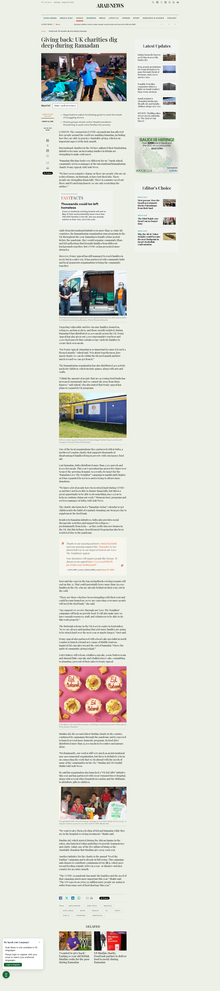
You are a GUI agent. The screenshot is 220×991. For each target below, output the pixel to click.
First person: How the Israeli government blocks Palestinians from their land (149, 204)
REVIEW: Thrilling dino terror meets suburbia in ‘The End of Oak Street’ (149, 117)
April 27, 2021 (108, 570)
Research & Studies (153, 18)
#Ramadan (103, 546)
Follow (49, 173)
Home (43, 31)
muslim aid (108, 906)
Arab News (48, 2)
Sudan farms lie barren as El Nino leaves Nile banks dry (149, 57)
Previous (44, 77)
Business (91, 18)
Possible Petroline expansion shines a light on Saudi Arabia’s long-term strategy (149, 88)
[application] (84, 77)
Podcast (171, 18)
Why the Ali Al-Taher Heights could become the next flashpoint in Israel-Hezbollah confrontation (149, 239)
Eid (106, 910)
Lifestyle (114, 18)
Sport (136, 18)
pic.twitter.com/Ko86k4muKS (81, 564)
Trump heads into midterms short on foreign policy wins (93, 24)
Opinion (126, 18)
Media (102, 18)
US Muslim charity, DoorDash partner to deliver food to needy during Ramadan (110, 957)
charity (117, 910)
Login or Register (13, 965)
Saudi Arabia (50, 18)
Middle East (66, 18)
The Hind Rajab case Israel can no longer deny (148, 221)
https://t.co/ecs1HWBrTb (99, 561)
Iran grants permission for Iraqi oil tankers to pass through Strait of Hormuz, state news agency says (149, 72)
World (79, 18)
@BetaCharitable (108, 543)
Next (123, 77)
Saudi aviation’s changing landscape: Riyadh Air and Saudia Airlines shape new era (149, 102)
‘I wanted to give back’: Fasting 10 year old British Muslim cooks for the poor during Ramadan (74, 957)
